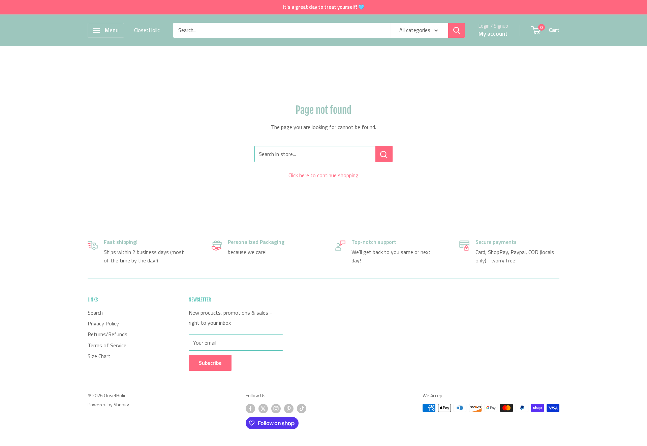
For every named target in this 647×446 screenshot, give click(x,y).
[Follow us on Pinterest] (289, 409)
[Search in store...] (384, 154)
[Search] (456, 30)
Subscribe (210, 363)
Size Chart (99, 356)
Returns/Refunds (107, 334)
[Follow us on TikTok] (301, 409)
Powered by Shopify (108, 404)
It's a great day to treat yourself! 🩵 (324, 7)
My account (493, 33)
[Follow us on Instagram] (276, 409)
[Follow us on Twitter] (263, 409)
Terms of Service (107, 345)
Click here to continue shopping (323, 175)
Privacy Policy (103, 323)
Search (95, 313)
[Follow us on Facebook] (250, 409)
